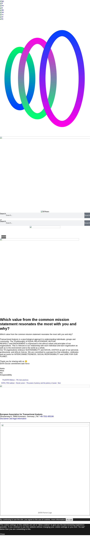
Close (2, 534)
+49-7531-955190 (46, 416)
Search (3, 214)
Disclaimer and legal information (13, 419)
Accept (69, 520)
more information (58, 520)
